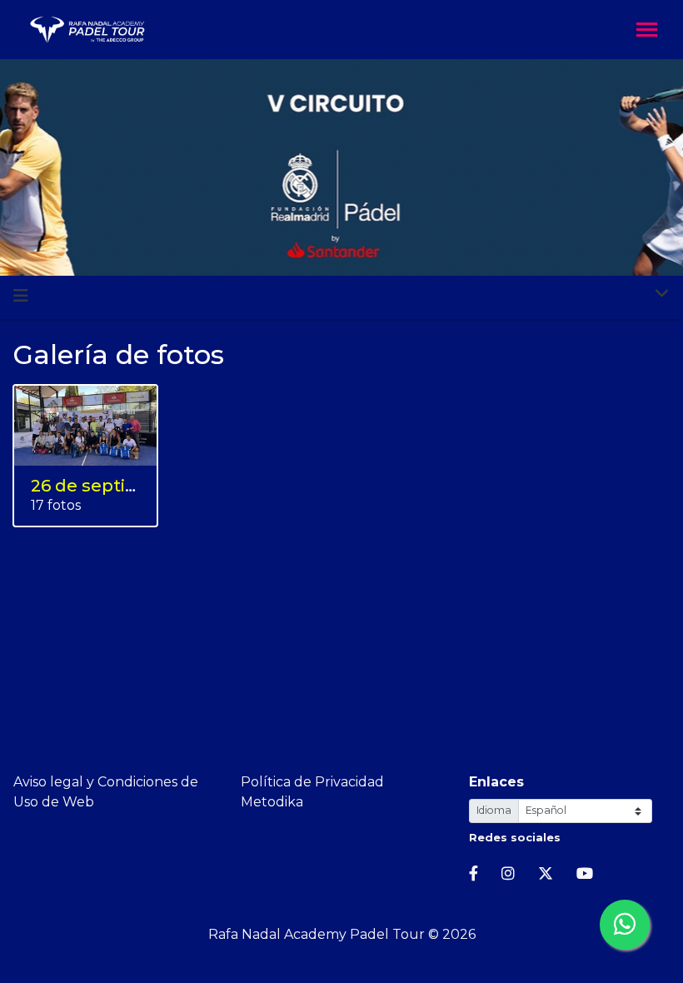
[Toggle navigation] (646, 31)
